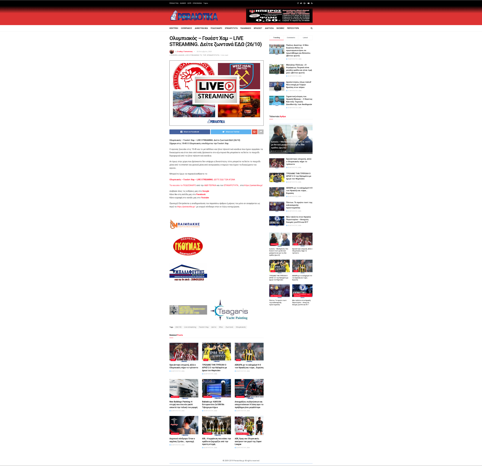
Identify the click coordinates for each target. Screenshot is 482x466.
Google (205, 191)
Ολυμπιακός (241, 327)
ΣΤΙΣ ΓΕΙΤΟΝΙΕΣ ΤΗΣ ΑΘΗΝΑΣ (302, 295)
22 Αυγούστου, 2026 (177, 411)
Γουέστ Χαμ (204, 327)
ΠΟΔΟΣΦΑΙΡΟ (216, 28)
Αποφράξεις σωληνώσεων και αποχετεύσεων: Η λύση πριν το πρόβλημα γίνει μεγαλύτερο (249, 405)
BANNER (183, 3)
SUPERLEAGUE (242, 434)
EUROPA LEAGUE (177, 55)
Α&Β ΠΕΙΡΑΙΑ (210, 185)
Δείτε (214, 327)
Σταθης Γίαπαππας (185, 51)
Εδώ (221, 327)
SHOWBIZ (280, 28)
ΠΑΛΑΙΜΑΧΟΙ (245, 28)
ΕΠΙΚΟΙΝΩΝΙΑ (197, 3)
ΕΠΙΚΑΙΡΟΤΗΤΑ (231, 28)
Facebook (201, 194)
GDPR (189, 3)
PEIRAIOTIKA (173, 3)
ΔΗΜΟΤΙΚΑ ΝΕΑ (201, 28)
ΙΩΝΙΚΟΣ (274, 244)
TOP (204, 55)
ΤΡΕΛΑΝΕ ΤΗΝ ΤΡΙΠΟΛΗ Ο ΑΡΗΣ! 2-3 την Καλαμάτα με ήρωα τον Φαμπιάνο (214, 368)
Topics (205, 3)
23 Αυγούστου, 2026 (177, 371)
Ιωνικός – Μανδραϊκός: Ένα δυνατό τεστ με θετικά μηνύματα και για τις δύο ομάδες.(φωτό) (290, 144)
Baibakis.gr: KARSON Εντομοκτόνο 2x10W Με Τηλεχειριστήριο (213, 405)
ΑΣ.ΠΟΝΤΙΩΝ (276, 296)
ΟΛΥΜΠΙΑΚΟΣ (186, 28)
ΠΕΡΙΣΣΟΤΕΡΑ (293, 28)
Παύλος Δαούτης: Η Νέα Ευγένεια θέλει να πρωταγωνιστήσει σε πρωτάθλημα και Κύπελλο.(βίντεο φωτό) (298, 50)
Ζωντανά (229, 327)
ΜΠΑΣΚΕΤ (258, 28)
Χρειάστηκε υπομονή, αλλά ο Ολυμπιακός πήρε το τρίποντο (298, 161)
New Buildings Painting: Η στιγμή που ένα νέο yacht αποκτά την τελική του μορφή (183, 405)
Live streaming (190, 327)
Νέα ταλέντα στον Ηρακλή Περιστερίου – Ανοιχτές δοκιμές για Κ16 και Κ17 (298, 219)
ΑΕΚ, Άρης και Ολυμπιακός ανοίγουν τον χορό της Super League (248, 441)
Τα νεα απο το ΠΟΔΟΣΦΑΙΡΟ (182, 185)
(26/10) (178, 327)
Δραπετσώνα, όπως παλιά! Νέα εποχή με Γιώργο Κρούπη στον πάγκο (298, 84)
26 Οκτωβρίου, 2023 (204, 51)
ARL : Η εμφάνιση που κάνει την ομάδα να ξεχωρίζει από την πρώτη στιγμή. (216, 441)
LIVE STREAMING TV (193, 55)
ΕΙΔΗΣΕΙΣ (174, 397)
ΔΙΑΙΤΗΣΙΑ (269, 28)
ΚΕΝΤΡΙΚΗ (173, 28)
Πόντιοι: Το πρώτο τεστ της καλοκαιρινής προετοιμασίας (278, 303)
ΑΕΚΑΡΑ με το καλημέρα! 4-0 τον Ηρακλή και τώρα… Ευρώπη (299, 190)
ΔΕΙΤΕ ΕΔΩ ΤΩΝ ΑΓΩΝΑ (202, 179)
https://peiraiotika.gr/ (253, 185)
